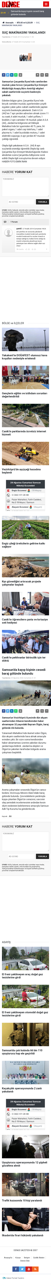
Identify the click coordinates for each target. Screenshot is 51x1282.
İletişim (27, 1258)
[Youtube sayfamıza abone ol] (29, 1269)
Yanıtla (21, 249)
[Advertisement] (25, 289)
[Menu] (46, 4)
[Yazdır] (20, 75)
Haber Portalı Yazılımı (15, 1278)
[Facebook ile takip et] (15, 1269)
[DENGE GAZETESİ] (11, 4)
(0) (28, 249)
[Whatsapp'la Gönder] (16, 75)
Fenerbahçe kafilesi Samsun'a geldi (27, 13)
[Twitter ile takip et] (22, 1269)
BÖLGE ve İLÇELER (25, 23)
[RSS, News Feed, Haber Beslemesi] (35, 1269)
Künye (18, 1258)
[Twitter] (7, 75)
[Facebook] (3, 75)
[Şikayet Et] (47, 249)
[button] (37, 75)
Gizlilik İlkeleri (38, 1258)
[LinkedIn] (11, 75)
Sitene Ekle (25, 1261)
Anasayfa (9, 23)
